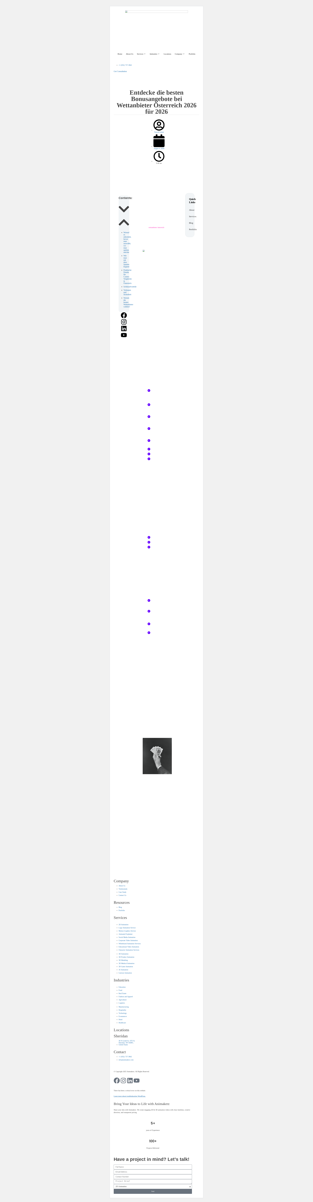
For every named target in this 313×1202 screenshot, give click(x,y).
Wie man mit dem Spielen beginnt (126, 261)
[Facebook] (124, 315)
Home (120, 54)
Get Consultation (120, 71)
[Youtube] (124, 335)
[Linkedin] (124, 328)
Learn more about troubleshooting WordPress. (130, 1096)
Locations (167, 54)
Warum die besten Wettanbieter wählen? (128, 302)
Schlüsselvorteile (129, 287)
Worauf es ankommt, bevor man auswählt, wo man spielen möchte (127, 242)
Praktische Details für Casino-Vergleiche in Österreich (127, 276)
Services (140, 54)
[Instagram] (124, 322)
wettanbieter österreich (156, 227)
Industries (153, 54)
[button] (124, 209)
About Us (129, 54)
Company (178, 54)
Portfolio (192, 54)
